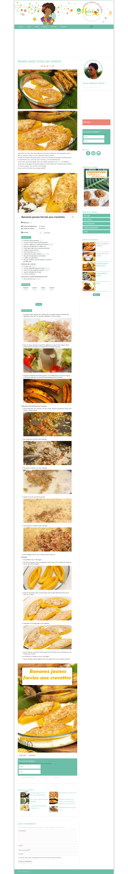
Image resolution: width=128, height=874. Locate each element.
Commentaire (22, 831)
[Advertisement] (64, 42)
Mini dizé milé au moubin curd (67, 793)
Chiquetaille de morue (101, 274)
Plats (59, 777)
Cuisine (20, 27)
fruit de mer (32, 755)
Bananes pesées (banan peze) (102, 264)
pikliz (59, 162)
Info (41, 240)
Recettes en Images (90, 167)
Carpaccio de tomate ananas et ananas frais (38, 807)
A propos (63, 27)
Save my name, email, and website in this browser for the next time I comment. (40, 857)
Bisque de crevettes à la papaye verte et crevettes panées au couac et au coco (67, 801)
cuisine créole (22, 755)
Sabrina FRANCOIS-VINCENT (28, 777)
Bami (98, 283)
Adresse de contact (24, 849)
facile (30, 222)
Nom (20, 845)
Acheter (51, 244)
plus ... (96, 294)
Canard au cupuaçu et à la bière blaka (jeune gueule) (37, 794)
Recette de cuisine (89, 211)
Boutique (86, 121)
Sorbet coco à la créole (102, 254)
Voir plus (38, 304)
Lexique (44, 27)
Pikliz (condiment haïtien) (102, 244)
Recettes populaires (90, 239)
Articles (53, 27)
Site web (21, 854)
